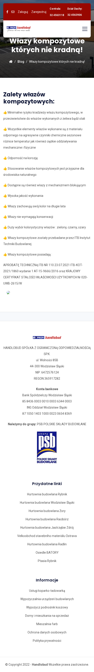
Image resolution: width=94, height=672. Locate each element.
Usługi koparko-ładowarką (47, 590)
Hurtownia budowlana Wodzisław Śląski (47, 502)
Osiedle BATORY (47, 552)
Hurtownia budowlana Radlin (47, 544)
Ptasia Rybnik (47, 561)
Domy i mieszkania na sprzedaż (47, 615)
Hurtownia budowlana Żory (47, 511)
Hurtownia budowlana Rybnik (47, 494)
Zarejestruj (38, 12)
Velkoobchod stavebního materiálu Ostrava (47, 536)
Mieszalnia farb (47, 624)
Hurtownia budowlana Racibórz (47, 519)
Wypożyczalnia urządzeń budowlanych (47, 599)
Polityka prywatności (47, 640)
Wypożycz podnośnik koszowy (47, 607)
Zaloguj (23, 12)
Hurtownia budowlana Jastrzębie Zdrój (47, 527)
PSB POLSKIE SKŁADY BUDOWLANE (61, 424)
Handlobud (40, 664)
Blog (20, 61)
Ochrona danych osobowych (47, 632)
